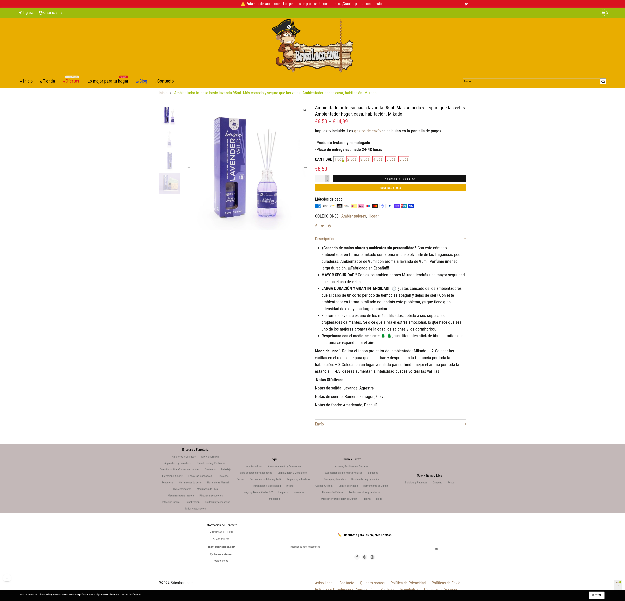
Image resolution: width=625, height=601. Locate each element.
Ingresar (29, 12)
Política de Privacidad (408, 583)
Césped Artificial (324, 485)
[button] (189, 167)
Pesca (451, 482)
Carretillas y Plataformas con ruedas (179, 469)
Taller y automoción (195, 508)
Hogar (374, 216)
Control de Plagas (348, 485)
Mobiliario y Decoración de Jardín (339, 498)
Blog (143, 81)
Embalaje (226, 469)
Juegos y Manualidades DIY (258, 492)
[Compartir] (316, 226)
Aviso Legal (324, 583)
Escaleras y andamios (200, 476)
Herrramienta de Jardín (375, 485)
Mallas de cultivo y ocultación (365, 492)
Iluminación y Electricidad (267, 485)
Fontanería (167, 482)
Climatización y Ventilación (211, 463)
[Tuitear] (322, 226)
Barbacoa (373, 472)
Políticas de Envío (446, 583)
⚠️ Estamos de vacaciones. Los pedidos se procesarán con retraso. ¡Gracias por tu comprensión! (312, 4)
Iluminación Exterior (333, 492)
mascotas (299, 492)
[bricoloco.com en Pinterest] (364, 557)
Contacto (165, 81)
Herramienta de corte (190, 482)
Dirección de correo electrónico (305, 546)
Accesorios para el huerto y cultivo (343, 472)
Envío (319, 424)
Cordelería (210, 469)
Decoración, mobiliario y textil (265, 479)
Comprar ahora (390, 188)
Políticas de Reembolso (399, 589)
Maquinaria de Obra (207, 489)
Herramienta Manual (218, 482)
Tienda (49, 81)
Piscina (366, 498)
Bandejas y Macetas (335, 479)
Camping (437, 482)
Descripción (324, 238)
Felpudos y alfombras (298, 479)
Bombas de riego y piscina (365, 479)
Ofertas (72, 81)
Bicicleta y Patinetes (416, 482)
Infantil (290, 485)
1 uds (338, 159)
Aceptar (597, 595)
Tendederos (273, 498)
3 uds (364, 159)
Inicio (28, 81)
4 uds (377, 159)
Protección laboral (170, 502)
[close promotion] (466, 4)
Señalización (193, 502)
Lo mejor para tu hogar (108, 81)
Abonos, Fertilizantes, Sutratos (351, 466)
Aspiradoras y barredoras (177, 463)
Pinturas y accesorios (211, 495)
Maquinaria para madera (181, 495)
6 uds (403, 159)
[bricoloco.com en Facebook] (357, 557)
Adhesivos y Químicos (184, 456)
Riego (379, 498)
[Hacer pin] (329, 226)
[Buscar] (603, 81)
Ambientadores (353, 216)
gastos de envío (367, 130)
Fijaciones (223, 476)
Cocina (240, 479)
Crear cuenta (52, 12)
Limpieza (283, 492)
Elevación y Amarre (172, 476)
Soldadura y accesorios (217, 502)
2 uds (351, 159)
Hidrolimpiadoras (182, 489)
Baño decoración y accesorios (256, 472)
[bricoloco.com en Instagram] (372, 557)
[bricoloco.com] (312, 46)
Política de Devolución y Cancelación (345, 589)
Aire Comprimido (210, 456)
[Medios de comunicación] (305, 109)
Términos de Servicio (440, 589)
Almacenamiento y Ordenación (284, 466)
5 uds (390, 159)
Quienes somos (372, 583)
